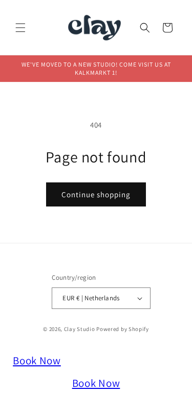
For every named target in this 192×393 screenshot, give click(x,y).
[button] (20, 27)
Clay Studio (79, 329)
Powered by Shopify (122, 329)
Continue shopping (96, 194)
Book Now (37, 360)
